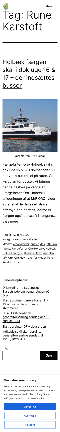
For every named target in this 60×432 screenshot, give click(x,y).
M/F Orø (7, 257)
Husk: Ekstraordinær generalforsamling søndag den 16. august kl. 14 (26, 317)
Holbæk (51, 248)
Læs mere (10, 221)
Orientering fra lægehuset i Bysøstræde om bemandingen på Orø (26, 291)
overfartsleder (37, 257)
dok (42, 244)
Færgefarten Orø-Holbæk (28, 248)
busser (34, 244)
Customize (30, 415)
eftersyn (51, 244)
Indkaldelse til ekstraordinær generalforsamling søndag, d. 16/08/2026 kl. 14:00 (23, 335)
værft (17, 262)
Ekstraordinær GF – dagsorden (24, 326)
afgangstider (21, 244)
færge (6, 248)
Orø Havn (20, 257)
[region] (30, 403)
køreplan (48, 253)
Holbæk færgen (12, 253)
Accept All (30, 406)
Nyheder (31, 239)
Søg (5, 348)
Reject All (30, 424)
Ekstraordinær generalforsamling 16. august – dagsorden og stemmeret (25, 304)
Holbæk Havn (32, 253)
